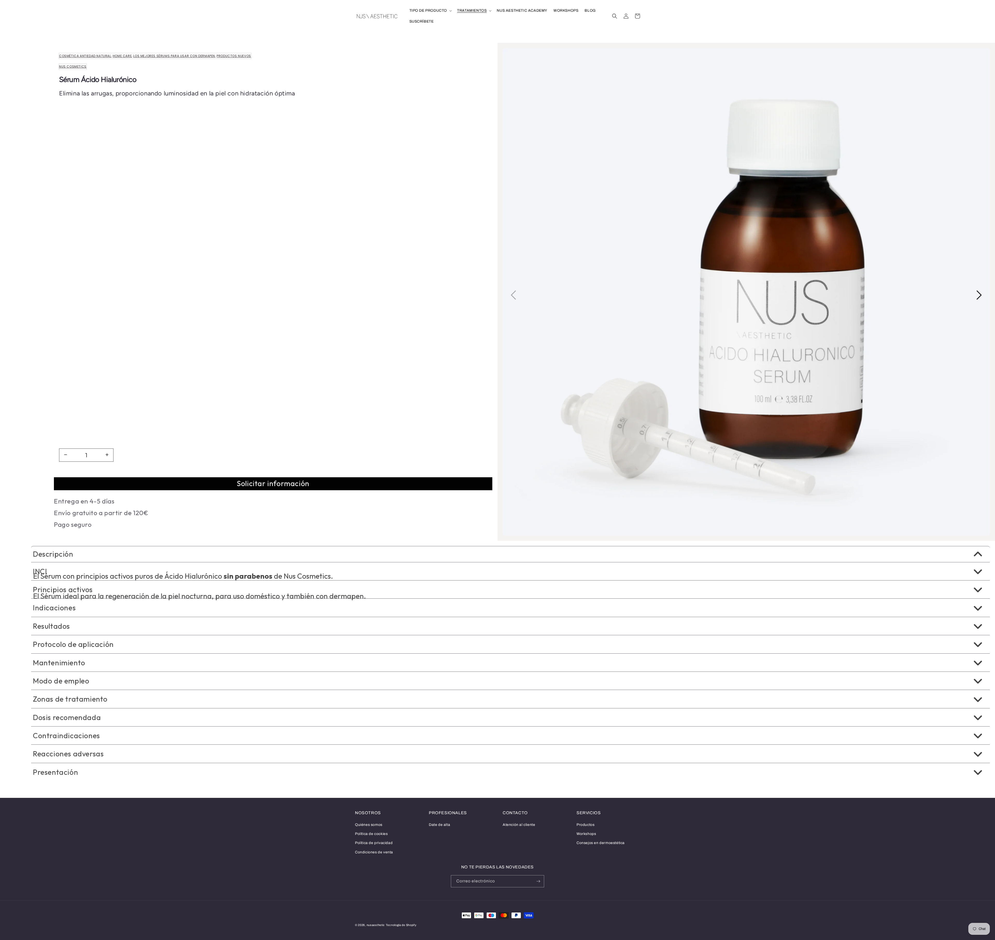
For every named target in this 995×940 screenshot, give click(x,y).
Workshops (586, 834)
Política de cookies (371, 834)
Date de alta (439, 825)
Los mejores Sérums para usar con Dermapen (174, 56)
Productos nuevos (234, 56)
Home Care (122, 56)
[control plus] (107, 455)
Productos (585, 825)
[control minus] (64, 455)
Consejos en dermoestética (601, 843)
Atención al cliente (519, 825)
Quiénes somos (368, 825)
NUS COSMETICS (73, 66)
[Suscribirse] (538, 881)
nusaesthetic (376, 925)
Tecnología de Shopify (401, 925)
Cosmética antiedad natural (85, 56)
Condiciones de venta (374, 852)
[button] (430, 10)
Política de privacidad (374, 843)
